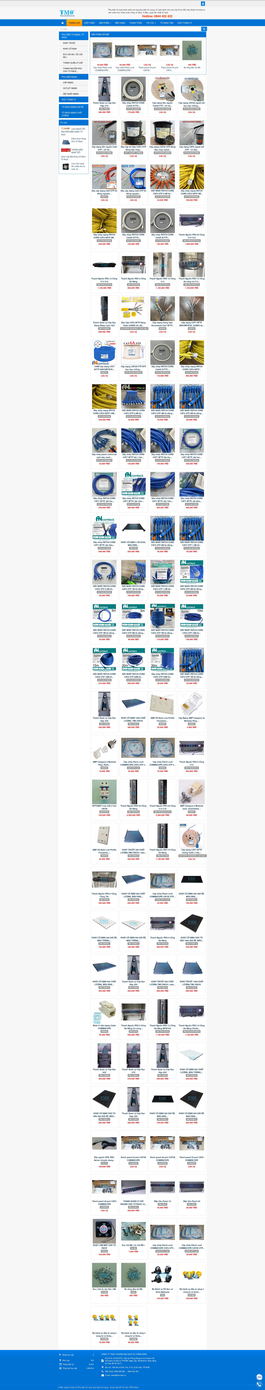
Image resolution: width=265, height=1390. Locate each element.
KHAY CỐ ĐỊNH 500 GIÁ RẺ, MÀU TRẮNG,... (133, 939)
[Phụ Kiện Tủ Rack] (67, 13)
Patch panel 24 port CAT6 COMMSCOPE (192, 1158)
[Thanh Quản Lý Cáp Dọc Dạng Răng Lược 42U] (104, 308)
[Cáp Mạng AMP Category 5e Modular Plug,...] (191, 704)
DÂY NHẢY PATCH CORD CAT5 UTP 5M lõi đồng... (191, 412)
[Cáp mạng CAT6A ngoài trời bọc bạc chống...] (191, 89)
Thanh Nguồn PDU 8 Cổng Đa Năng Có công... (133, 1027)
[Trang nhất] (62, 22)
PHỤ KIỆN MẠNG (69, 76)
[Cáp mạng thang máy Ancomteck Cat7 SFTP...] (162, 308)
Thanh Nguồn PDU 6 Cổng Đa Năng (133, 280)
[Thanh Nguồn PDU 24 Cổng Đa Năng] (133, 791)
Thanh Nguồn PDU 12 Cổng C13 (163, 280)
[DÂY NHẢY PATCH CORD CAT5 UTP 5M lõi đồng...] (191, 396)
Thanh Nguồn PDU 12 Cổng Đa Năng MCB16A (163, 1027)
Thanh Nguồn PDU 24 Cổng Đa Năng (133, 807)
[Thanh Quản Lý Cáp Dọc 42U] (104, 1055)
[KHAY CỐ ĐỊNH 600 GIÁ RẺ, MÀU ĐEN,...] (191, 1099)
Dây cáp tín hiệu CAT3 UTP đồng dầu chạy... (133, 148)
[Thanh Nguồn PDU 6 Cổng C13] (191, 748)
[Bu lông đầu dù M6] (169, 50)
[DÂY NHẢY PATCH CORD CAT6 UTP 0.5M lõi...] (104, 572)
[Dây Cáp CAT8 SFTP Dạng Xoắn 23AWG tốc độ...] (133, 308)
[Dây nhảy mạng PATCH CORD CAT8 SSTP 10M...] (104, 396)
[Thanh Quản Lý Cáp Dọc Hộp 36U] (104, 704)
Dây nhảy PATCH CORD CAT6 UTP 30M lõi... (162, 675)
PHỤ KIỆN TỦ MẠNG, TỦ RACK (73, 36)
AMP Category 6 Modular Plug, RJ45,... (104, 763)
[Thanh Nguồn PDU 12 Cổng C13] (162, 264)
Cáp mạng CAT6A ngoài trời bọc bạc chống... (192, 104)
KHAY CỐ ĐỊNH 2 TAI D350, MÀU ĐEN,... (133, 543)
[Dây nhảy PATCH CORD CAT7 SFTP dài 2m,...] (162, 440)
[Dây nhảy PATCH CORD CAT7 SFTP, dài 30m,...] (104, 528)
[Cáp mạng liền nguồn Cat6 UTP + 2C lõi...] (104, 132)
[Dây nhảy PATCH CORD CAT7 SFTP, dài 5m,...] (104, 484)
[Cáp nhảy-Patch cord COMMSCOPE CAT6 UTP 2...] (133, 748)
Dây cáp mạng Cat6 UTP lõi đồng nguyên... (104, 192)
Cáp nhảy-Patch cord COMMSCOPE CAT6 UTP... (162, 1246)
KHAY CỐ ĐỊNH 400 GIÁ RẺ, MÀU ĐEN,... (191, 895)
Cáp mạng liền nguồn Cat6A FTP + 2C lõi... (162, 104)
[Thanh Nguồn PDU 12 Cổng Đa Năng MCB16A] (162, 1011)
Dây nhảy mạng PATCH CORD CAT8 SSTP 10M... (104, 412)
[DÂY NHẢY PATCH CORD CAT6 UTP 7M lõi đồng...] (162, 616)
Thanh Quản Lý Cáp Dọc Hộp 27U (104, 104)
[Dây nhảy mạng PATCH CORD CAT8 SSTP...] (191, 352)
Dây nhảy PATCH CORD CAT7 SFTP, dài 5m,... (104, 499)
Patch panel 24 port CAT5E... (124, 69)
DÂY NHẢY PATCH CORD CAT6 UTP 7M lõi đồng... (162, 631)
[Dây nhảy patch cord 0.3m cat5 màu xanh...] (104, 440)
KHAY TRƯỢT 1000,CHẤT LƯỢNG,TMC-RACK (191, 983)
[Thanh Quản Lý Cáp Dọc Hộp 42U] (162, 1055)
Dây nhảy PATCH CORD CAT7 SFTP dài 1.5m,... (133, 456)
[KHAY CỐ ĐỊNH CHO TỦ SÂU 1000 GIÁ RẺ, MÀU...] (191, 923)
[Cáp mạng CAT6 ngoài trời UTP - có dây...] (191, 132)
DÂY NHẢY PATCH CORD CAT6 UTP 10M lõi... (191, 631)
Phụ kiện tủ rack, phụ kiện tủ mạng (93, 1387)
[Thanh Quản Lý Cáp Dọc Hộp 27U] (104, 89)
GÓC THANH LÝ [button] (185, 22)
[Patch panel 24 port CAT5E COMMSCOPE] (124, 50)
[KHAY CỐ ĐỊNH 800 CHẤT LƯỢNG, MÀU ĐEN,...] (104, 967)
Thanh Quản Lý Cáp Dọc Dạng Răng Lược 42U (104, 324)
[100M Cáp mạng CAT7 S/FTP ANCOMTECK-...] (104, 352)
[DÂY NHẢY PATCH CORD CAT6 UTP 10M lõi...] (191, 616)
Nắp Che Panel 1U (162, 1201)
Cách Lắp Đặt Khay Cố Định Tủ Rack (73, 158)
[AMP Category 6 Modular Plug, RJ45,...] (104, 748)
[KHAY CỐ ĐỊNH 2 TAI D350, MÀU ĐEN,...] (133, 528)
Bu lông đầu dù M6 (169, 67)
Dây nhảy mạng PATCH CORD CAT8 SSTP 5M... (104, 236)
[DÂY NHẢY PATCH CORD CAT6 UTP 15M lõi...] (104, 660)
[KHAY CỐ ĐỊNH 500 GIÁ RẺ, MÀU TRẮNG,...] (133, 923)
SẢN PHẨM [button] (104, 22)
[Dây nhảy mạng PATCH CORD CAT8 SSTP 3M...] (191, 176)
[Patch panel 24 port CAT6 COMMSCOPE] (147, 50)
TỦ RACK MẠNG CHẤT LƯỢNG (72, 114)
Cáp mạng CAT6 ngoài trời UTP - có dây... (191, 148)
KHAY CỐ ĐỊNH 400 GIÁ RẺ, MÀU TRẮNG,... (104, 939)
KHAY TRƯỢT (69, 43)
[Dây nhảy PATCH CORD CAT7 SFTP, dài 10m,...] (133, 484)
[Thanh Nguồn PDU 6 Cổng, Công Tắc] (104, 879)
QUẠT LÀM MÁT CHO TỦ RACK (104, 1246)
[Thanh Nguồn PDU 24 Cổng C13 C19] (162, 791)
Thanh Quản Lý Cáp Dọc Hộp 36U (104, 719)
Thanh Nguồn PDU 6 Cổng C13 (191, 763)
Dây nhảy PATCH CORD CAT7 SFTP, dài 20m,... (192, 499)
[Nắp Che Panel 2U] (191, 1187)
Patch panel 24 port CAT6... (147, 69)
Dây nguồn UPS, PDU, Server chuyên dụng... (104, 1158)
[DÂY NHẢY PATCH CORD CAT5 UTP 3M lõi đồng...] (162, 396)
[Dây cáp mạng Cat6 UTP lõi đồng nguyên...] (104, 176)
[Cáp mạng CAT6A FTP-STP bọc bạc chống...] (133, 352)
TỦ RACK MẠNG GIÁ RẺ (73, 107)
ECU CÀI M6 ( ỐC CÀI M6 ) (73, 55)
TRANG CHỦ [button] (74, 22)
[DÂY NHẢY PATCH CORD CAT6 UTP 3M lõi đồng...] (104, 616)
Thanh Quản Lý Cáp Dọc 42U (104, 1071)
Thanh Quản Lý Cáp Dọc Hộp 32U (133, 1115)
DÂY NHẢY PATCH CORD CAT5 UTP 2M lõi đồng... (162, 543)
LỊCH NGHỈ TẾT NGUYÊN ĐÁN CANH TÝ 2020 (73, 132)
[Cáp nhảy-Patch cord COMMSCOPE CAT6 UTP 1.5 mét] (102, 50)
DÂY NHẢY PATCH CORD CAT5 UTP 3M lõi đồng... (162, 412)
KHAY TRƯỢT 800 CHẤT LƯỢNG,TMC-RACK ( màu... (162, 983)
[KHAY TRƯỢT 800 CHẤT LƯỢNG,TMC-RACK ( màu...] (162, 967)
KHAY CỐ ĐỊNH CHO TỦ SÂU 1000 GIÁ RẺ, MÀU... (191, 939)
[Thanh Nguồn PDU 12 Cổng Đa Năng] (162, 835)
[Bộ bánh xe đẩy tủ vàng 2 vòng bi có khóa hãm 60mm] (192, 50)
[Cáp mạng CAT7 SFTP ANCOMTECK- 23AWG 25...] (191, 308)
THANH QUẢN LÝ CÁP (73, 62)
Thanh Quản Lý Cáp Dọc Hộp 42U (162, 1071)
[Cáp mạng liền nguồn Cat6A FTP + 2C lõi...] (162, 89)
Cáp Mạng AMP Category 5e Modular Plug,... (192, 719)
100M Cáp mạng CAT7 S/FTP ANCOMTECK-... (104, 368)
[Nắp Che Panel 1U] (162, 1187)
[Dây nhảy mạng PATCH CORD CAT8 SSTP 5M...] (104, 220)
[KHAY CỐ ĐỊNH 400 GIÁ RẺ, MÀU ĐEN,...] (191, 879)
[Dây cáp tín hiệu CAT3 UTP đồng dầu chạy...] (133, 132)
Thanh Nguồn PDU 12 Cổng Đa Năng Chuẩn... (192, 1027)
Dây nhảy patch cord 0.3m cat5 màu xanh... (104, 456)
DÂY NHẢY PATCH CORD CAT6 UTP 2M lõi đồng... (191, 587)
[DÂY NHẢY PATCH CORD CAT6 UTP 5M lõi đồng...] (133, 616)
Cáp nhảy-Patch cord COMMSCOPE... (102, 69)
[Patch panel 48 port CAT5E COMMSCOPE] (162, 1143)
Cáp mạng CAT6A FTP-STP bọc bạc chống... (133, 368)
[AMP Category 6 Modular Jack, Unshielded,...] (191, 791)
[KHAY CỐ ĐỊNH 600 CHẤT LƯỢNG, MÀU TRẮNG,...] (191, 1055)
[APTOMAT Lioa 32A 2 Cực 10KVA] (104, 791)
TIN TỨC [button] (150, 22)
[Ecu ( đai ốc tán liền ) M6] (104, 1275)
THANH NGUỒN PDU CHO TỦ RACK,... (72, 70)
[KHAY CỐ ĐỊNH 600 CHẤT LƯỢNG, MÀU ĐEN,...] (133, 879)
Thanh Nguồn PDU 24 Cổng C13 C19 (163, 807)
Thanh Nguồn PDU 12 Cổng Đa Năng (163, 851)
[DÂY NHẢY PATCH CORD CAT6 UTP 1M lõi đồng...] (133, 572)
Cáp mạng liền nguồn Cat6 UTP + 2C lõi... (104, 148)
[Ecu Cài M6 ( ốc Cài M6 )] (133, 1231)
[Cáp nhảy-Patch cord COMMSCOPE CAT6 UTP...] (162, 1231)
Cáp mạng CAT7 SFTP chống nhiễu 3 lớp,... (191, 851)
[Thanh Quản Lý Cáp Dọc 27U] (133, 1055)
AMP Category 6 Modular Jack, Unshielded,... (191, 807)
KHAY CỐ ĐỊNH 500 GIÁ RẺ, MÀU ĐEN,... (162, 1115)
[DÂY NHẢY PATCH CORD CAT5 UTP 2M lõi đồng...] (162, 528)
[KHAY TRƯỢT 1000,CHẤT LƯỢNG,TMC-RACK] (191, 967)
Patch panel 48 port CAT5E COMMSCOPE (162, 1158)
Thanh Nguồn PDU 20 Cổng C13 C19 (192, 236)
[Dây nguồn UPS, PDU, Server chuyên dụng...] (104, 1143)
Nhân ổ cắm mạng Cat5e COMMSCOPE (104, 1027)
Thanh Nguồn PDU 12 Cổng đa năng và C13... (192, 280)
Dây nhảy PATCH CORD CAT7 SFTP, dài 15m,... (162, 499)
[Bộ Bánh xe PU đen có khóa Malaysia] (162, 1275)
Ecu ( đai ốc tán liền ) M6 (104, 1289)
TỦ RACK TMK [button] (166, 22)
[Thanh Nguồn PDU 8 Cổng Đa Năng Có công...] (133, 1011)
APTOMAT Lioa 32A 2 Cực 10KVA (104, 807)
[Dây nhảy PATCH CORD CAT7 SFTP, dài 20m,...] (191, 484)
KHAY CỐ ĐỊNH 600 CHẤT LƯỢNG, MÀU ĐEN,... (133, 895)
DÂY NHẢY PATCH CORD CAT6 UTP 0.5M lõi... (104, 587)
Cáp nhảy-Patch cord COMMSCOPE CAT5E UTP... (162, 895)
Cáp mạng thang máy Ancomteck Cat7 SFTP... (162, 324)
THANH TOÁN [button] (135, 22)
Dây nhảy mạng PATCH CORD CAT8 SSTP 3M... (191, 192)
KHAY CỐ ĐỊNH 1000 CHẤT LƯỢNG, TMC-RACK (133, 719)
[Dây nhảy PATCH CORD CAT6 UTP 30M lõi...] (162, 660)
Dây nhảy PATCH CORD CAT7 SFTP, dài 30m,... (104, 543)
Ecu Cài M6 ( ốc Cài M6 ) (133, 1245)
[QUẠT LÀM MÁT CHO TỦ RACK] (104, 1231)
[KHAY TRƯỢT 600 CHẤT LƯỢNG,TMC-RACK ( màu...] (133, 835)
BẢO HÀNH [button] (120, 22)
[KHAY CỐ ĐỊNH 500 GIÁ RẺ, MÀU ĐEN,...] (162, 1099)
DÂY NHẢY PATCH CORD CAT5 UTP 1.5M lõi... (191, 543)
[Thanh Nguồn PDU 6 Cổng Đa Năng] (133, 264)
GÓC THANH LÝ (69, 99)
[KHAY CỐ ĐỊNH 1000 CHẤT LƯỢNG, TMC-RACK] (133, 704)
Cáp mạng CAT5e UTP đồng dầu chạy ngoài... (162, 148)
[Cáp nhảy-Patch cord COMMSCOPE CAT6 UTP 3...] (162, 748)
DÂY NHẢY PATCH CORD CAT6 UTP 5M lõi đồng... (133, 631)
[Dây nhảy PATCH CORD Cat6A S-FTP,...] (133, 89)
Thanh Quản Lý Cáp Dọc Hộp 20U (133, 983)
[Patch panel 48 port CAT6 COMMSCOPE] (104, 1187)
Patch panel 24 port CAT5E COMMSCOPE (133, 1158)
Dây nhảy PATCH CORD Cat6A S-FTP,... (133, 104)
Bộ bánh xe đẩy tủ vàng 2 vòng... (192, 69)
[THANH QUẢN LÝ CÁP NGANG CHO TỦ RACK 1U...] (133, 1187)
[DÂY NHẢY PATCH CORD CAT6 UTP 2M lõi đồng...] (191, 572)
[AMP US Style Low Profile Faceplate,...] (162, 704)
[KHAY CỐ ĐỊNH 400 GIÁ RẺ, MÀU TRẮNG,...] (104, 923)
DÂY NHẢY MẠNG (71, 93)
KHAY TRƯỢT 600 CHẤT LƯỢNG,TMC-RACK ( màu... (133, 851)
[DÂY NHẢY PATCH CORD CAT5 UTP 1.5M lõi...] (191, 528)
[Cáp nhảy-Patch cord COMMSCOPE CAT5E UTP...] (162, 879)
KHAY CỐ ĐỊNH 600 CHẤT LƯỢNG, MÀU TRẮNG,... (191, 1071)
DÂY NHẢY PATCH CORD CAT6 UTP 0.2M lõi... (162, 192)
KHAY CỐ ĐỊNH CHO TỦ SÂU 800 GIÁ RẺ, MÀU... (104, 1115)
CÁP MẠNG (68, 82)
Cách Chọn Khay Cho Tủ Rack (78, 140)
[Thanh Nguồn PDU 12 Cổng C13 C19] (104, 264)
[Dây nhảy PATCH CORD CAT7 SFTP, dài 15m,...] (162, 484)
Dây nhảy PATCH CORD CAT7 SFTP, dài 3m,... (192, 456)
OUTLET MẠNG (70, 88)
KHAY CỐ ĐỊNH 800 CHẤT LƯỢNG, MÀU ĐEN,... (104, 983)
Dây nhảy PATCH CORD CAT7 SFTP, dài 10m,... (133, 499)
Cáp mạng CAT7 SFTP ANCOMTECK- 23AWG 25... (191, 324)
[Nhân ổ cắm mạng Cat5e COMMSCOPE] (104, 1011)
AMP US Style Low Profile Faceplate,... (162, 719)
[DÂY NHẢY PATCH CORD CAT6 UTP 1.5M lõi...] (162, 572)
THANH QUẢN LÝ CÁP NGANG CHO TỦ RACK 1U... (133, 1202)
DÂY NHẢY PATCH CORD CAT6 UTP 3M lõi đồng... (104, 631)
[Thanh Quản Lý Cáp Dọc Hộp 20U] (133, 967)
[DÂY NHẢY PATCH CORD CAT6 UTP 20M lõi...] (133, 660)
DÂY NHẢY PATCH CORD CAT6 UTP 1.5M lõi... (162, 587)
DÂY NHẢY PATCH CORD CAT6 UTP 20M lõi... (133, 675)
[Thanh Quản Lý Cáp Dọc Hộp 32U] (133, 1099)
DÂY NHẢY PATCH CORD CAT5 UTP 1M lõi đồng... (191, 675)
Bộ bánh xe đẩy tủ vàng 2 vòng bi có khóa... (192, 1290)
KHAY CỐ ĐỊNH (70, 48)
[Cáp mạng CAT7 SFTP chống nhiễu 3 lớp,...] (191, 835)
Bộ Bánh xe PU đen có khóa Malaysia (162, 1290)
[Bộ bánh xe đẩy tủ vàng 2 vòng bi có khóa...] (191, 1275)
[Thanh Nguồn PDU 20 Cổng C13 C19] (191, 220)
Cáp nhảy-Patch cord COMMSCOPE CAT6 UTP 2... (133, 763)
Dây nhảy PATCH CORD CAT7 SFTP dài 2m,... (162, 456)
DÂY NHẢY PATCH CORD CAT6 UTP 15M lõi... (104, 675)
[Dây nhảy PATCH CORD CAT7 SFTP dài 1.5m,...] (133, 440)
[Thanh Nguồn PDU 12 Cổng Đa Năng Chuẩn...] (191, 1011)
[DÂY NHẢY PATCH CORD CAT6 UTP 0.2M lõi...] (162, 176)
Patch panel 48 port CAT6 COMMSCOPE (104, 1202)
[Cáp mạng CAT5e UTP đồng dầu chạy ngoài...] (162, 132)
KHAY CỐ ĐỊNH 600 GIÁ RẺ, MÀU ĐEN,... (191, 1115)
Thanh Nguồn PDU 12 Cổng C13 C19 (104, 280)
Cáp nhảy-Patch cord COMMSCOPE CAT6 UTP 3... (162, 763)
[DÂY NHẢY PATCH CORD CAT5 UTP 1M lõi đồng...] (191, 660)
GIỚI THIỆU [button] (89, 22)
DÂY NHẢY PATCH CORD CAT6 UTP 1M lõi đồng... (133, 587)
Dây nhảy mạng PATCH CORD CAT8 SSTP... (191, 368)
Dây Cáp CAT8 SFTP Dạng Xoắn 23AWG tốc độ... (133, 324)
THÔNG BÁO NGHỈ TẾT (77, 151)
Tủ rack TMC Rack (130, 1387)
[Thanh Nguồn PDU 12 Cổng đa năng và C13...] (191, 264)
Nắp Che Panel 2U (191, 1201)
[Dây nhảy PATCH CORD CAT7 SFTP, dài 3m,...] (191, 440)
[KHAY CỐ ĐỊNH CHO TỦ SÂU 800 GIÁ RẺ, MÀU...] (104, 1099)
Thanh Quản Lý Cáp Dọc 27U (133, 1071)
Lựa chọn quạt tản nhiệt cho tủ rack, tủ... (78, 166)
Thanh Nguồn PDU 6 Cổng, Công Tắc (104, 895)
